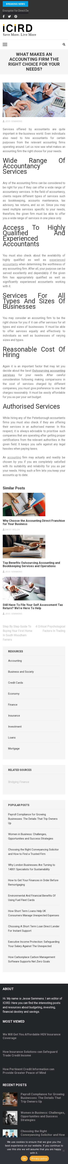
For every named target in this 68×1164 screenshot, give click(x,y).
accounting (14, 457)
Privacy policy (39, 1158)
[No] (63, 1150)
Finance (12, 704)
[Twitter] (9, 16)
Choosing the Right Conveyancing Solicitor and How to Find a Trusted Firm (43, 1134)
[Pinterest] (15, 16)
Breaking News (15, 4)
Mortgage (14, 748)
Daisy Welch (12, 529)
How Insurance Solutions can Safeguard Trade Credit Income (30, 1053)
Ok (24, 1158)
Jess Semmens (13, 121)
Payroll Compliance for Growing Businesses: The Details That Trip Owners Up (32, 819)
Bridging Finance (18, 782)
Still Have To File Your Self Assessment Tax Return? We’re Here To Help (33, 606)
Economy (13, 693)
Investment (15, 726)
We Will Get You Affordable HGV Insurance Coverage (32, 1036)
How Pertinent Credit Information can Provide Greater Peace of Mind (28, 1071)
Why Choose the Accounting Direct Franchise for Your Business (34, 522)
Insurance (14, 715)
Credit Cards (15, 682)
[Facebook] (4, 16)
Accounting (15, 660)
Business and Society (21, 671)
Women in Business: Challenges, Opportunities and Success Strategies (43, 1116)
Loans (12, 737)
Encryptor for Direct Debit (17, 10)
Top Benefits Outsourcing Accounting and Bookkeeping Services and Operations (31, 564)
